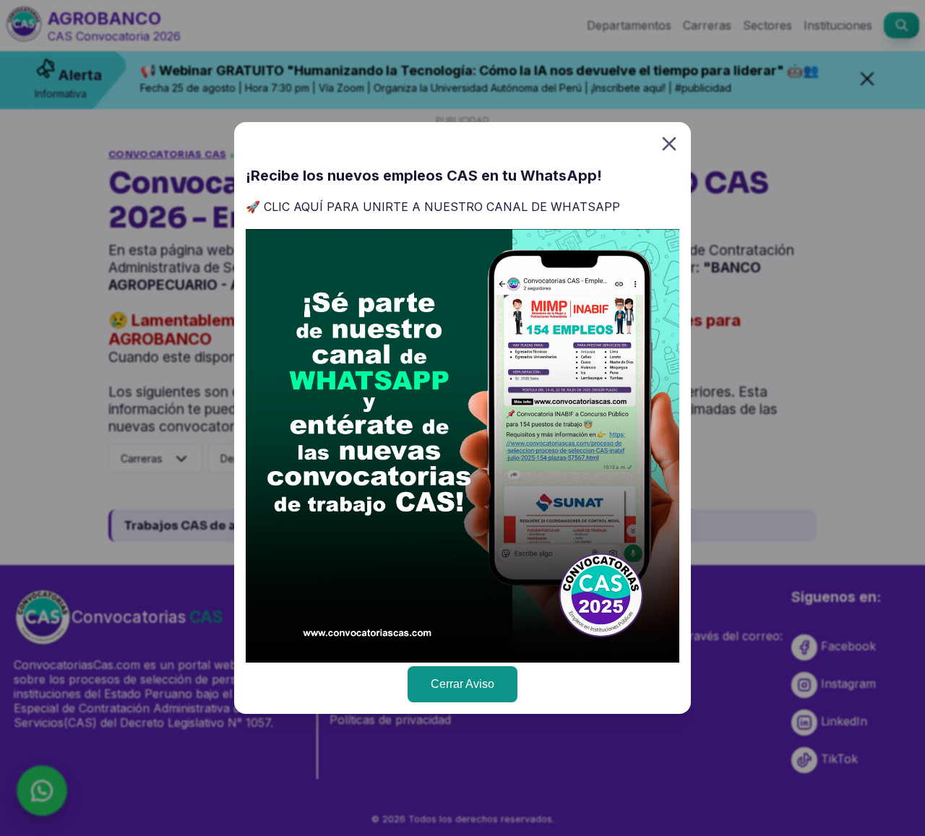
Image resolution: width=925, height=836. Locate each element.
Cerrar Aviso (462, 684)
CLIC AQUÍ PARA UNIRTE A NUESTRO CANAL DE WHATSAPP (442, 206)
